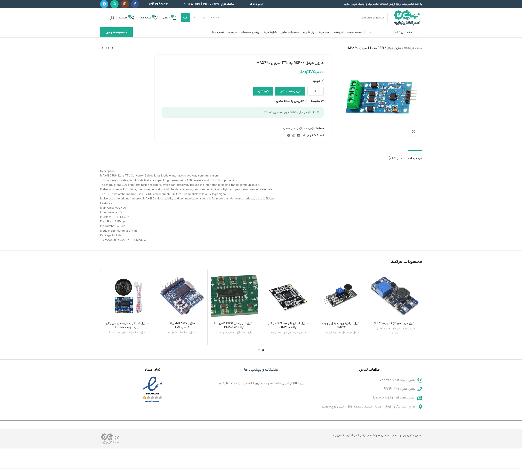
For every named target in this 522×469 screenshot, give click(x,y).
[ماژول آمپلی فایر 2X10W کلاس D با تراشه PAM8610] (288, 296)
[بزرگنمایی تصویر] (414, 131)
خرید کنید (263, 91)
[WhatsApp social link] (114, 4)
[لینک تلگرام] (104, 4)
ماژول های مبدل (293, 128)
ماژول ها (310, 128)
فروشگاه (409, 48)
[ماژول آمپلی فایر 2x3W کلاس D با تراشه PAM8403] (234, 296)
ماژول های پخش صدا (336, 332)
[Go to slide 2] (259, 350)
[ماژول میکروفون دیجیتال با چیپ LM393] (341, 296)
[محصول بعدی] (102, 48)
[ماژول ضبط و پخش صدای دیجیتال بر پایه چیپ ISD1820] (127, 296)
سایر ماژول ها (175, 332)
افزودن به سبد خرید (290, 91)
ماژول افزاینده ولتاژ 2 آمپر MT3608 (395, 323)
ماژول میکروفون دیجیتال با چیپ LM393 (341, 325)
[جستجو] (185, 17)
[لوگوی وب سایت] (407, 17)
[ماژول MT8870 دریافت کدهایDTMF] (180, 296)
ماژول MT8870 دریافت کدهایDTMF (181, 325)
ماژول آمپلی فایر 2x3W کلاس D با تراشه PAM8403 (234, 325)
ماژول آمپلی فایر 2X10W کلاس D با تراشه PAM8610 (288, 325)
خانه (419, 48)
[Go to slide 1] (263, 350)
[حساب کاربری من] (112, 18)
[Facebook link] (135, 4)
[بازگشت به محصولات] (107, 48)
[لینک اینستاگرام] (125, 4)
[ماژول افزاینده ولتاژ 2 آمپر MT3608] (395, 296)
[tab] (415, 156)
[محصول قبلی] (112, 48)
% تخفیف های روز (116, 32)
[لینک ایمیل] (299, 136)
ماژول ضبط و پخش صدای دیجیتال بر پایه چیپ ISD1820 (127, 325)
